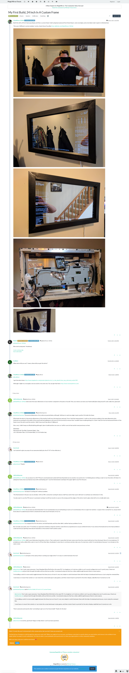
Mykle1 (15, 340)
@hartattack (40, 461)
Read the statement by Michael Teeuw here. (64, 7)
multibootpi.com (17, 571)
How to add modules (17, 351)
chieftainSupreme (17, 399)
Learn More (82, 668)
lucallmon (15, 361)
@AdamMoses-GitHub (46, 340)
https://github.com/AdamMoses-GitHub (62, 26)
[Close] (119, 631)
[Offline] (10, 21)
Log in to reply (116, 16)
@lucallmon (40, 374)
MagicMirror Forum (14, 1)
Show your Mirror (14, 15)
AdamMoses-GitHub (18, 20)
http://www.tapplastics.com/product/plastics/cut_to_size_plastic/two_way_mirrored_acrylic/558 (51, 380)
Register (12, 643)
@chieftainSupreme (42, 412)
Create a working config (18, 350)
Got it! (92, 668)
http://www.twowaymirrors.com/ (70, 383)
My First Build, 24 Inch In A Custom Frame (39, 589)
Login (17, 643)
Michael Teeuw (71, 664)
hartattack (16, 448)
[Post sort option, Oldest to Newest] (109, 16)
